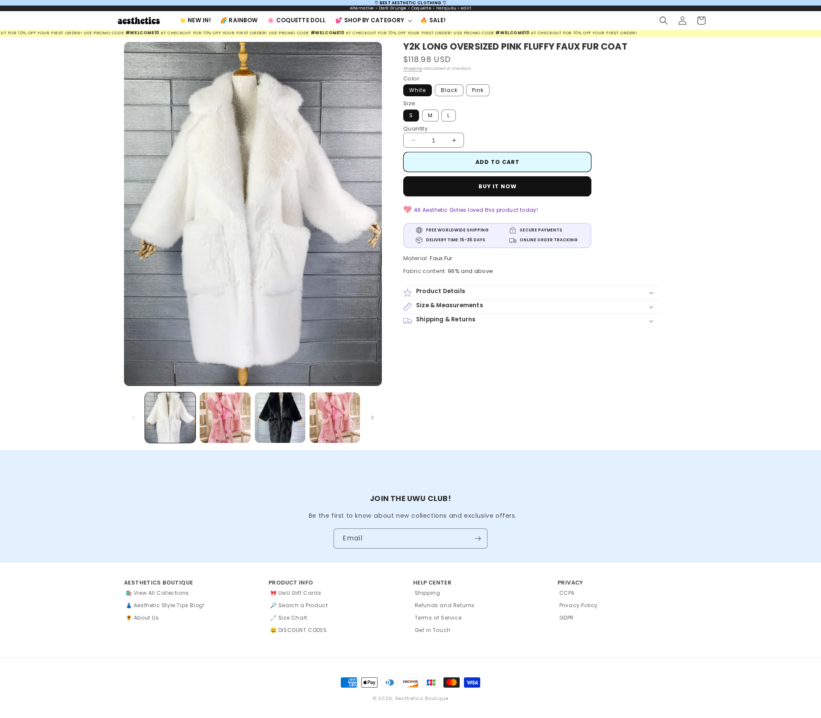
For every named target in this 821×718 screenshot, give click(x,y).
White (417, 90)
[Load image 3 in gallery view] (280, 417)
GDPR (566, 617)
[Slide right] (372, 417)
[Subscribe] (477, 538)
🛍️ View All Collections (157, 592)
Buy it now (497, 186)
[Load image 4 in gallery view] (335, 417)
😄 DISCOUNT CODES (298, 630)
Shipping (412, 68)
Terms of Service (438, 617)
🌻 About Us (142, 617)
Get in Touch (433, 630)
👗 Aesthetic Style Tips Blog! (165, 605)
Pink (478, 90)
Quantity (415, 129)
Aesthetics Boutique (422, 698)
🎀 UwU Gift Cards (296, 592)
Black (449, 90)
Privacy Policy (578, 605)
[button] (373, 20)
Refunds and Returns (445, 605)
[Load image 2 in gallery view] (225, 417)
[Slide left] (133, 417)
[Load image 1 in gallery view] (170, 417)
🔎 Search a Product (299, 605)
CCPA (567, 592)
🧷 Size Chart (288, 617)
